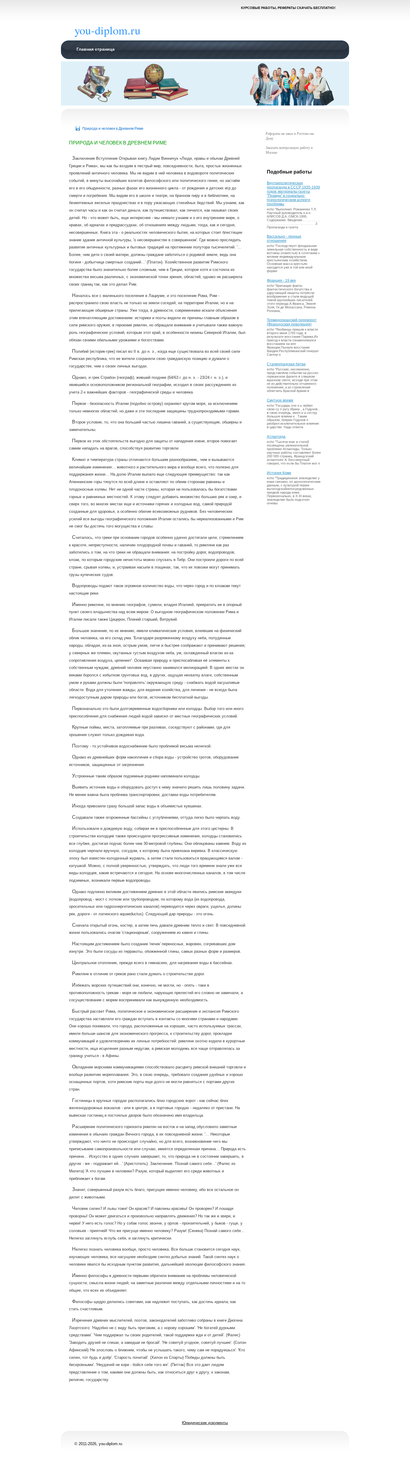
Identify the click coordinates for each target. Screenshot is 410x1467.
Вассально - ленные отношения (284, 238)
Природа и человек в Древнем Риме (112, 128)
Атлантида (276, 437)
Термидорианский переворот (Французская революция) (292, 322)
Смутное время (280, 400)
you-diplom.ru (107, 30)
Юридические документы (205, 1423)
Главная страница (96, 49)
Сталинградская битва (286, 364)
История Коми (279, 473)
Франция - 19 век (281, 280)
